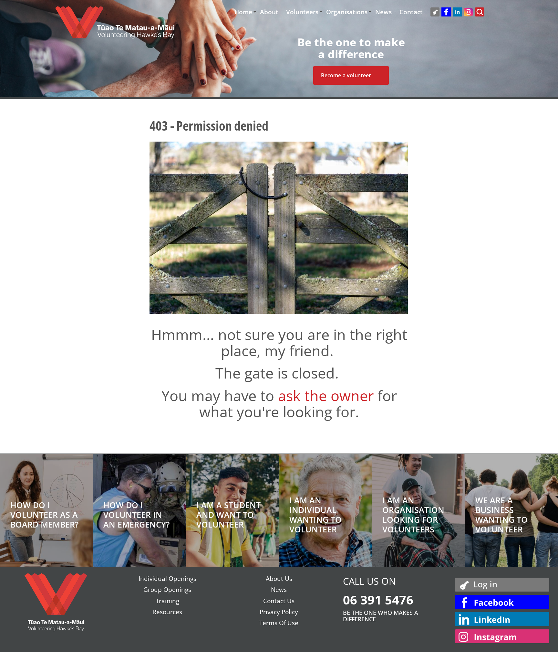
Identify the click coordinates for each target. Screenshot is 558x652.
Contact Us (278, 601)
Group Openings (167, 589)
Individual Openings (167, 578)
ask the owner (326, 395)
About (269, 12)
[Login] (502, 584)
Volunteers (302, 12)
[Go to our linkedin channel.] (502, 619)
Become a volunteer (346, 75)
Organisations (346, 12)
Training (167, 601)
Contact (411, 12)
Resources (167, 612)
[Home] (114, 25)
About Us (279, 578)
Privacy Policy (279, 612)
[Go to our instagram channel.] (502, 636)
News (383, 12)
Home (243, 12)
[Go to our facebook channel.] (502, 602)
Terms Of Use (278, 623)
